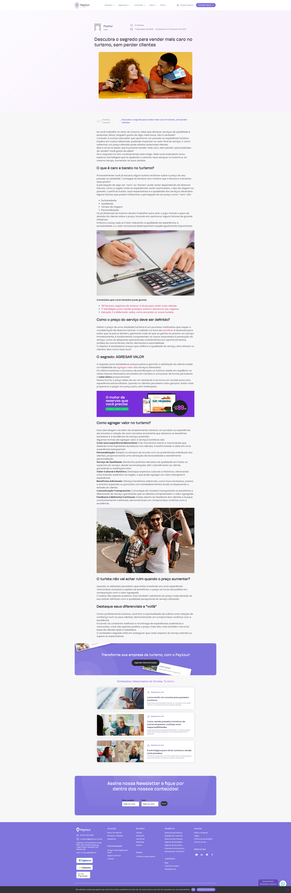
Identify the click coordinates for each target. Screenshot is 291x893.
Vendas (106, 119)
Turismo (106, 122)
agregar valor (125, 367)
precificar (167, 330)
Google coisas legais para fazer (117, 851)
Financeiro (140, 836)
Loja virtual (140, 839)
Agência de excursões (173, 845)
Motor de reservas (114, 833)
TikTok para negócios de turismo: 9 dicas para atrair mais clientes (139, 305)
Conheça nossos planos (145, 856)
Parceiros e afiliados (115, 836)
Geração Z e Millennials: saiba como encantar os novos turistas (137, 312)
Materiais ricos (170, 869)
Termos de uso (200, 842)
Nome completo (128, 800)
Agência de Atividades (173, 842)
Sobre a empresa (201, 833)
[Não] (288, 889)
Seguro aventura (114, 856)
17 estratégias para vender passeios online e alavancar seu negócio (140, 309)
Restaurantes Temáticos (174, 851)
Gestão (139, 845)
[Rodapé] (196, 854)
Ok (193, 889)
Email (143, 800)
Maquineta (111, 839)
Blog (166, 863)
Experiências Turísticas (174, 836)
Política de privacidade (203, 839)
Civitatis (110, 859)
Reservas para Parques (174, 839)
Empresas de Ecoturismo (174, 848)
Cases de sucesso (172, 866)
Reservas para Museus (173, 833)
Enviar (164, 803)
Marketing (140, 842)
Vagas (196, 836)
